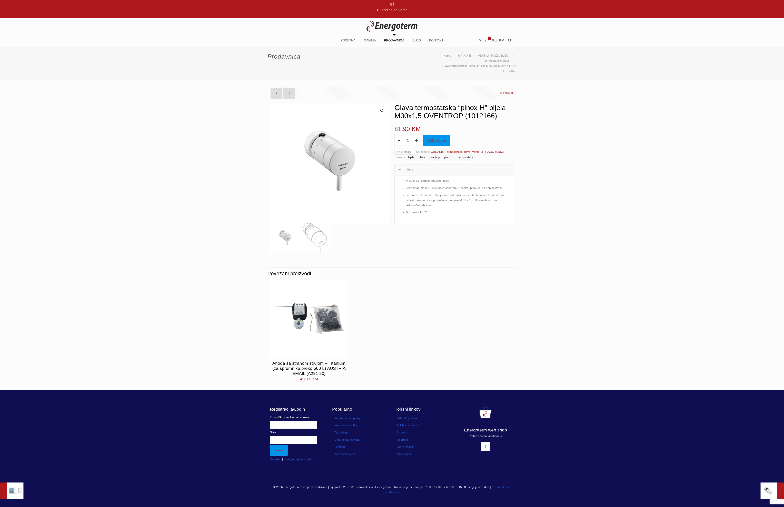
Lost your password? (297, 459)
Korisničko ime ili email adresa (289, 417)
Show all (508, 92)
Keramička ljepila (345, 454)
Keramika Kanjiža (345, 425)
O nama (402, 432)
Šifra (273, 432)
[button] (382, 111)
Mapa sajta (404, 454)
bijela (411, 157)
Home (447, 55)
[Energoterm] (392, 26)
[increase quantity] (416, 140)
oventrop (435, 157)
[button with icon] (485, 446)
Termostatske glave (497, 60)
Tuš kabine (341, 432)
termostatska (465, 157)
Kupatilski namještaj (347, 418)
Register (275, 459)
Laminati (339, 446)
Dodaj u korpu (437, 140)
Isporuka (402, 439)
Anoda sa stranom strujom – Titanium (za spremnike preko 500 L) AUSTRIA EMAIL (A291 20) (309, 368)
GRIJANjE (464, 55)
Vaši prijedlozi (405, 446)
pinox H (448, 157)
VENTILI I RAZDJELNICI (494, 55)
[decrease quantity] (399, 140)
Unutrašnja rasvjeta (347, 439)
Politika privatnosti (408, 425)
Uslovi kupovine (407, 418)
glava (422, 157)
